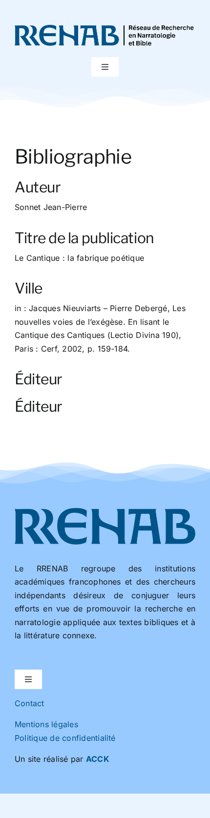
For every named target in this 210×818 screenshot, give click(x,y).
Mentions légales (46, 724)
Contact (29, 703)
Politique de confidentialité (65, 738)
